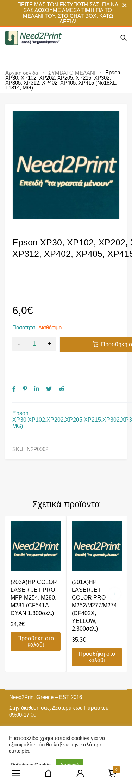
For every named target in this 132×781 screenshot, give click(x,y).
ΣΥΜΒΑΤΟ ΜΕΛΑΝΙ (71, 72)
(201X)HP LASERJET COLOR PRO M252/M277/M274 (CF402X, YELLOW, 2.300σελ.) (94, 605)
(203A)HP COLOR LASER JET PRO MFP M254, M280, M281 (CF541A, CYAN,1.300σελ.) (34, 597)
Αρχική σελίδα (21, 72)
